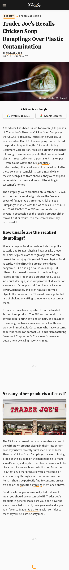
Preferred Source (20, 116)
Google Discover (53, 116)
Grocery (9, 16)
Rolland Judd (14, 53)
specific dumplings (31, 485)
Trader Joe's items (30, 510)
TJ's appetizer (41, 163)
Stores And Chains (30, 16)
